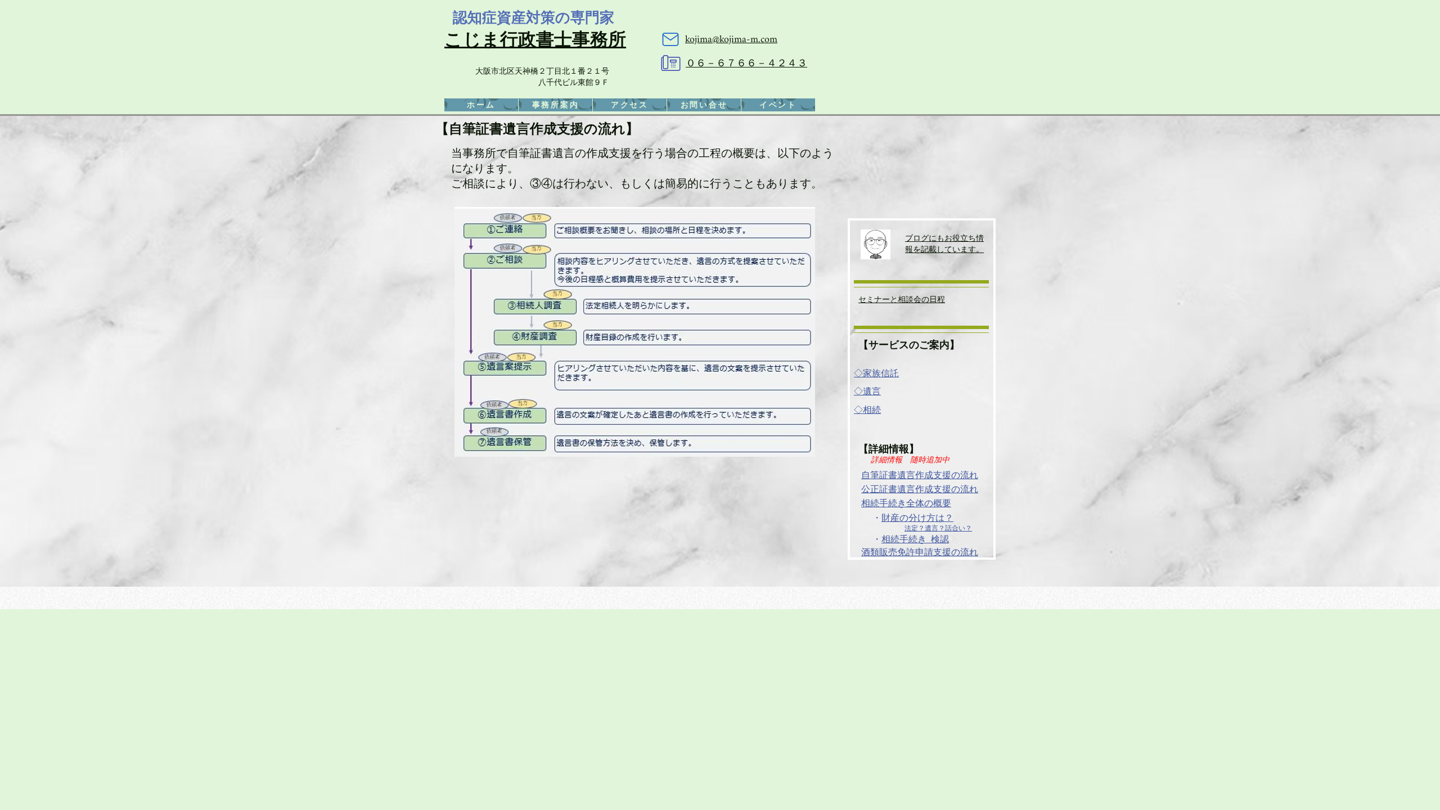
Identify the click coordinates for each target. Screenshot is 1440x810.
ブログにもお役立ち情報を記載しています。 (944, 243)
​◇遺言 (867, 391)
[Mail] (670, 39)
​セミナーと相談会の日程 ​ (901, 299)
